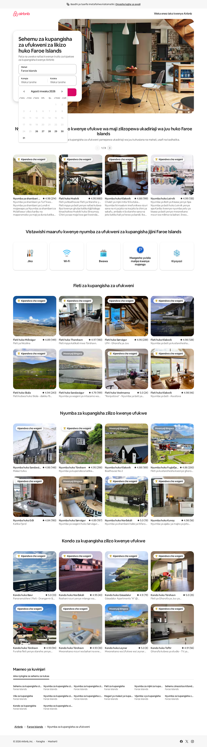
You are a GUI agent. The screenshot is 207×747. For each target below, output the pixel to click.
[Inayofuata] (109, 148)
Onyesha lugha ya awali (127, 4)
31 (24, 138)
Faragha (40, 741)
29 (55, 131)
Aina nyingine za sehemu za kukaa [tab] (31, 676)
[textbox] (33, 82)
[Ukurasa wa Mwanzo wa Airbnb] (21, 13)
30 (62, 131)
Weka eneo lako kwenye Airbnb (173, 13)
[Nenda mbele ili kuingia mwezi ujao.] (62, 91)
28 (49, 131)
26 (36, 131)
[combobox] (47, 71)
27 (43, 131)
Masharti (52, 741)
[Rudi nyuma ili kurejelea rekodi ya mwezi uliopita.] (24, 91)
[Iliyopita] (97, 148)
